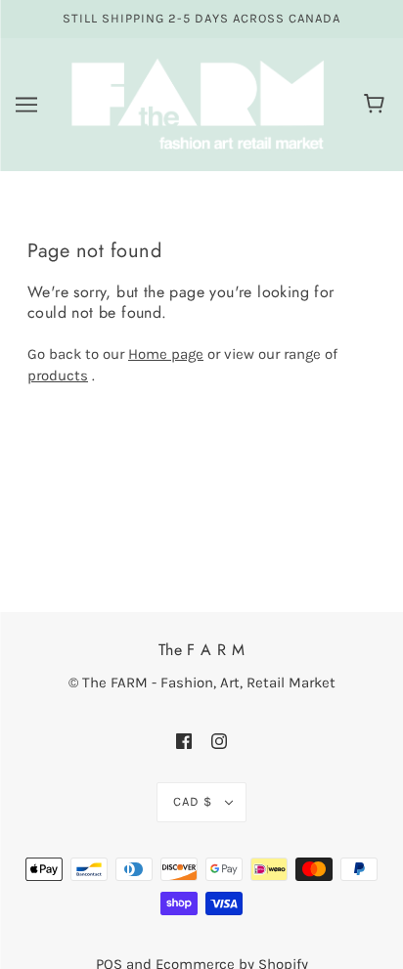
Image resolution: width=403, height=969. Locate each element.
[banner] (197, 102)
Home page (165, 354)
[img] (184, 741)
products (57, 375)
